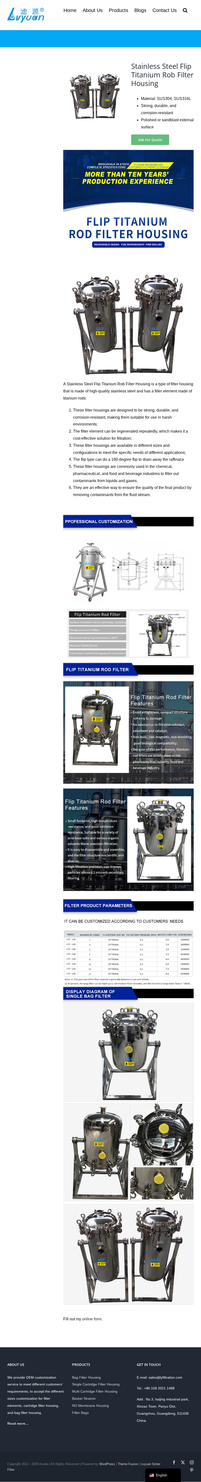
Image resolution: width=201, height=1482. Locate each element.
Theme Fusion (128, 1464)
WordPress (107, 1464)
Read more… (18, 1423)
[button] (185, 10)
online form (91, 1319)
